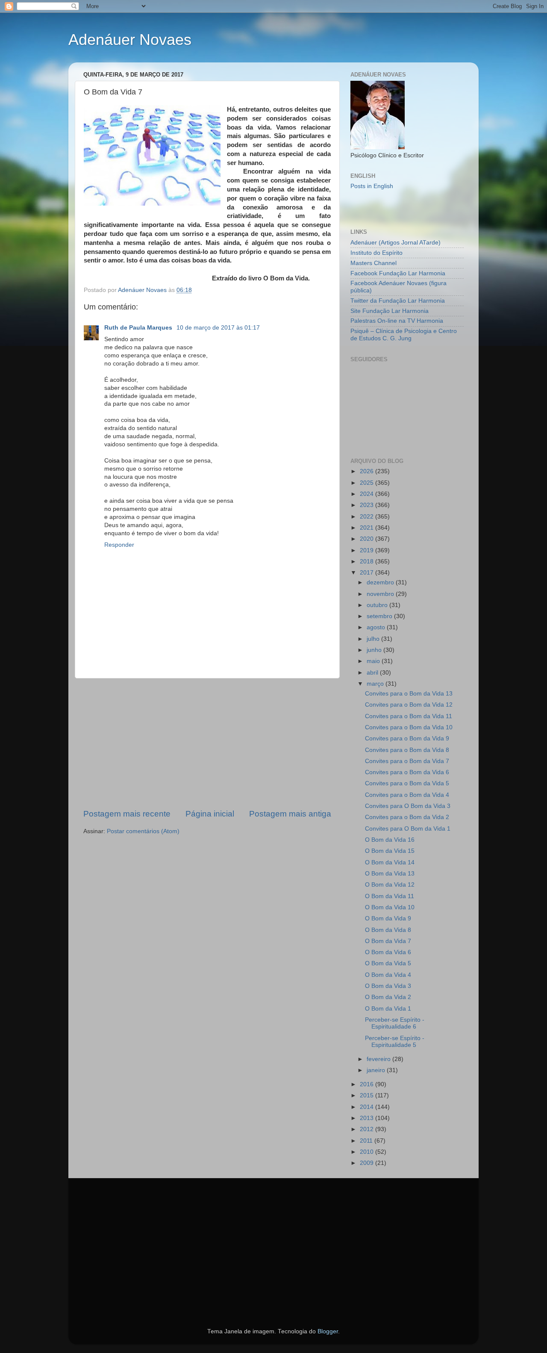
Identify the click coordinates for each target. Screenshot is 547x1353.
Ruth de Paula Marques (139, 327)
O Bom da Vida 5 (388, 963)
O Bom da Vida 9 (388, 918)
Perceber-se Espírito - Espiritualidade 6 (394, 1023)
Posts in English (371, 186)
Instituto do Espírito (376, 253)
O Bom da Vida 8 (388, 930)
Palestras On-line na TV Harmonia (396, 321)
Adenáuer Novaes (129, 39)
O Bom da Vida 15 (390, 851)
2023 (367, 505)
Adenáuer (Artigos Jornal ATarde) (395, 242)
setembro (380, 616)
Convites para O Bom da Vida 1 (407, 828)
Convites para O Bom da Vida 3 (407, 806)
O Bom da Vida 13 (390, 873)
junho (375, 650)
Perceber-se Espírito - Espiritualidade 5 (394, 1041)
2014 (367, 1107)
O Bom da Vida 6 (388, 952)
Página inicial (209, 813)
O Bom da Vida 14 (390, 862)
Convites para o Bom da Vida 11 (408, 716)
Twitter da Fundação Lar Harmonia (397, 301)
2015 (367, 1095)
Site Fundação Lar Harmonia (389, 311)
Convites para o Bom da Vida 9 (407, 738)
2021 (367, 528)
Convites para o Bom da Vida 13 (409, 693)
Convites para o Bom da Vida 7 (407, 761)
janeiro (377, 1070)
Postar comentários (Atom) (143, 831)
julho (374, 639)
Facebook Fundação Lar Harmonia (397, 273)
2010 (367, 1152)
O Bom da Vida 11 (389, 896)
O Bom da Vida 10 (390, 907)
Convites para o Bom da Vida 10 (409, 727)
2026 (367, 471)
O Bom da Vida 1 (388, 1008)
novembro (381, 594)
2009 (367, 1163)
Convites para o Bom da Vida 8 (407, 750)
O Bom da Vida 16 (390, 840)
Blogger (328, 1331)
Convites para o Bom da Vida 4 (407, 795)
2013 (367, 1118)
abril (373, 672)
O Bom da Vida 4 (388, 975)
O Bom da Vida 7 (388, 941)
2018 (367, 561)
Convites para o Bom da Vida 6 (407, 772)
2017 (367, 572)
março (376, 684)
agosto (377, 627)
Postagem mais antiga (290, 813)
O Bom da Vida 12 (390, 884)
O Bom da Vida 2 (388, 997)
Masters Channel (373, 263)
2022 (367, 516)
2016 (367, 1084)
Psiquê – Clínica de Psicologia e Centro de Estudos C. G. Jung (403, 334)
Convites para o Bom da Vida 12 (409, 705)
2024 (367, 494)
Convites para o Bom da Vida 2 (407, 817)
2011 (367, 1141)
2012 (367, 1129)
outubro (378, 605)
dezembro (381, 582)
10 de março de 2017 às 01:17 (218, 327)
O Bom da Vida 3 (388, 986)
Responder (119, 545)
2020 (367, 539)
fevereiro (379, 1059)
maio (374, 661)
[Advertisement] (207, 743)
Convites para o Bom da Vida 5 (407, 783)
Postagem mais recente (127, 813)
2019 (367, 550)
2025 (367, 483)
